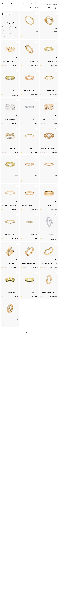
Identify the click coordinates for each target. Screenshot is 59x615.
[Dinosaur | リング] (49, 221)
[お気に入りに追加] (36, 13)
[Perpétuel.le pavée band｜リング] (10, 107)
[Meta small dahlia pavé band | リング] (29, 251)
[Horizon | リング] (10, 77)
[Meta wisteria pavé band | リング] (49, 251)
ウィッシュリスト (54, 2)
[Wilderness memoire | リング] (10, 221)
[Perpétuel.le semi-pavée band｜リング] (49, 107)
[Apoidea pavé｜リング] (10, 135)
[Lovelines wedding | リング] (49, 193)
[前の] (18, 3)
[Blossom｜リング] (29, 49)
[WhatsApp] (8, 3)
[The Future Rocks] (29, 7)
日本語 (54, 4)
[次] (41, 3)
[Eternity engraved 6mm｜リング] (10, 308)
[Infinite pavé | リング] (10, 251)
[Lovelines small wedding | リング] (29, 193)
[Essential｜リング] (29, 135)
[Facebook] (2, 3)
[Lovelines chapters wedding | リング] (49, 164)
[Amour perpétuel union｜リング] (10, 49)
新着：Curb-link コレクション (29, 3)
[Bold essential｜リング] (49, 77)
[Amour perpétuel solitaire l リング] (49, 135)
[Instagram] (5, 3)
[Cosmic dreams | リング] (29, 164)
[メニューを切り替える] (3, 8)
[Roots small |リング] (29, 20)
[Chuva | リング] (29, 221)
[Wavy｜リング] (29, 107)
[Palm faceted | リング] (49, 49)
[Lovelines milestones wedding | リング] (10, 193)
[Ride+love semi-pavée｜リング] (29, 77)
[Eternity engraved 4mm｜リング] (49, 279)
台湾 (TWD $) (48, 4)
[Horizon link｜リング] (10, 164)
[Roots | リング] (49, 20)
